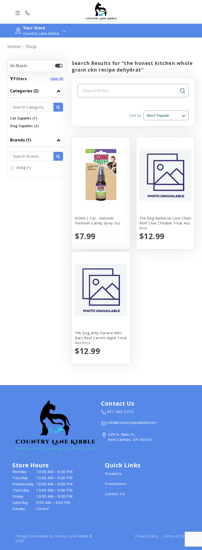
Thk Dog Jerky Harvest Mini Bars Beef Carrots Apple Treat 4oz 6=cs (101, 338)
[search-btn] (58, 107)
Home (13, 46)
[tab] (37, 108)
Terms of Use (175, 536)
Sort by (135, 115)
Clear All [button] (56, 78)
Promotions (115, 483)
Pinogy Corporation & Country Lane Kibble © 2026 (53, 538)
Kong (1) (24, 167)
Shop (31, 46)
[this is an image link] (55, 424)
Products (113, 473)
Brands (20, 140)
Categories (24, 91)
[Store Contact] (27, 12)
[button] (23, 118)
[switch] (59, 66)
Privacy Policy (146, 536)
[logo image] (101, 12)
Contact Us (115, 493)
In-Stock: (19, 65)
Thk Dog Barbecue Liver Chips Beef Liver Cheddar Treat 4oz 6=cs (165, 223)
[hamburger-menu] (17, 12)
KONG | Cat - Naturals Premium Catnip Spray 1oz (97, 220)
